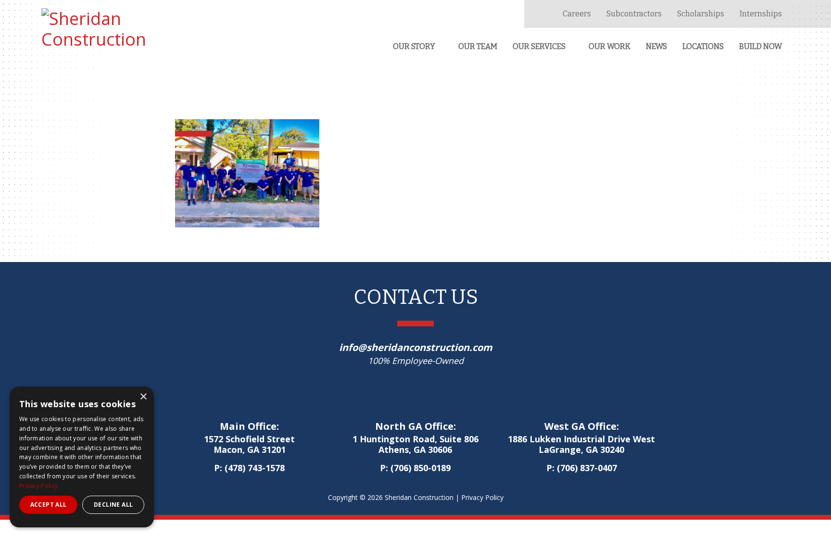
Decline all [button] (113, 504)
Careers (577, 13)
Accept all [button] (48, 504)
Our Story (414, 46)
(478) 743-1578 (255, 468)
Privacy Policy (482, 497)
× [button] (143, 396)
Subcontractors (634, 13)
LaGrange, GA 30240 (581, 444)
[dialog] (82, 457)
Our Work (609, 46)
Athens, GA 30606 (415, 444)
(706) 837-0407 (587, 468)
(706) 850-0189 (420, 468)
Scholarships (700, 13)
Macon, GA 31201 (249, 444)
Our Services (539, 46)
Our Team (477, 46)
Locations (703, 46)
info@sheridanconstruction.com (415, 347)
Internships (761, 13)
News (656, 46)
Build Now (760, 46)
